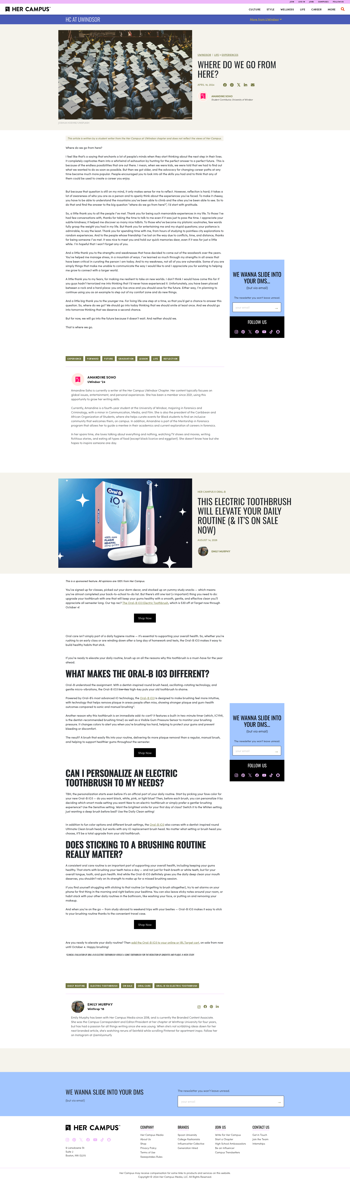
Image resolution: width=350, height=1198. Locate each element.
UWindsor (204, 54)
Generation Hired (188, 1148)
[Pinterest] (232, 85)
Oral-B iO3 (147, 698)
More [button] (332, 9)
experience (74, 358)
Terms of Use (147, 1152)
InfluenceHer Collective (191, 1143)
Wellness (287, 9)
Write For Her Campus (228, 1135)
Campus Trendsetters (227, 1152)
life (155, 358)
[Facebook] (225, 85)
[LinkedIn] (246, 85)
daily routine (76, 985)
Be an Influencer (224, 1148)
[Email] (252, 85)
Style (271, 9)
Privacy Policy (148, 1148)
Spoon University (187, 1135)
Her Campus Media (152, 1135)
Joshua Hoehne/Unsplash (73, 122)
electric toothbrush (103, 985)
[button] (343, 9)
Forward (93, 358)
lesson (143, 358)
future (108, 358)
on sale (127, 985)
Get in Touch (259, 1135)
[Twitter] (239, 85)
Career (316, 9)
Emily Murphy (220, 551)
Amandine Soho (222, 96)
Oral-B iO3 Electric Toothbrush (176, 985)
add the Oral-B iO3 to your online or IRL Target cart (165, 942)
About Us (145, 1139)
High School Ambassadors (230, 1143)
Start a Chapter (224, 1139)
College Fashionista (189, 1139)
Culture (255, 9)
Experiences (230, 54)
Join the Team (260, 1139)
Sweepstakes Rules (151, 1156)
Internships (258, 1143)
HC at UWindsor (83, 19)
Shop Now (145, 618)
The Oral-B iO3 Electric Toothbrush (145, 603)
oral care (144, 985)
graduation (126, 358)
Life (302, 9)
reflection (171, 358)
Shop (143, 1143)
